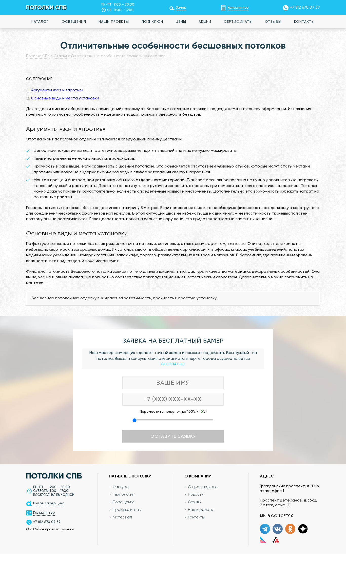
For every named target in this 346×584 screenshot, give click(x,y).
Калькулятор (238, 7)
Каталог (39, 22)
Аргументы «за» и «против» (57, 90)
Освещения (74, 22)
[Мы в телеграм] (265, 529)
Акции (205, 22)
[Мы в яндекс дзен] (303, 529)
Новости (195, 494)
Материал (122, 517)
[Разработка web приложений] (276, 539)
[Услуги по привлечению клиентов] (263, 539)
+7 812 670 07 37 (305, 8)
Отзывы (273, 22)
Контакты (304, 22)
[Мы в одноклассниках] (290, 529)
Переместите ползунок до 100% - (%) (173, 411)
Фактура (121, 487)
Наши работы (201, 510)
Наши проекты (114, 22)
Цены (181, 22)
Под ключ (152, 22)
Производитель (127, 510)
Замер (181, 7)
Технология (123, 494)
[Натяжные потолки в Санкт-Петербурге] (46, 7)
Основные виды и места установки (65, 98)
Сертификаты (238, 22)
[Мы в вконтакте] (278, 529)
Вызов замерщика (49, 503)
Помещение (124, 502)
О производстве (203, 487)
